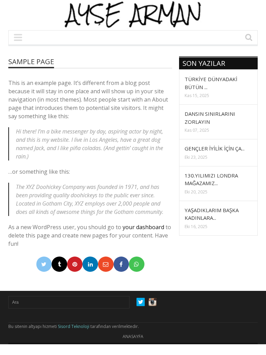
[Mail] (106, 264)
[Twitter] (44, 264)
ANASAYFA (133, 336)
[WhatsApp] (136, 264)
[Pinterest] (75, 264)
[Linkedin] (90, 264)
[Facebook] (121, 264)
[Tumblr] (59, 264)
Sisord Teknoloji (73, 326)
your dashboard (143, 227)
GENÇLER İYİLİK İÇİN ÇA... (215, 148)
